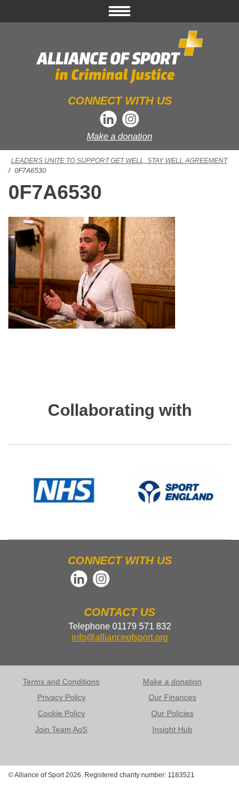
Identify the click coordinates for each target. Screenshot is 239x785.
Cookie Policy (61, 713)
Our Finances (172, 697)
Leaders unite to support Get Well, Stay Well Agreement (119, 161)
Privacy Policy (61, 697)
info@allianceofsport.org (120, 637)
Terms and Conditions (61, 681)
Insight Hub (172, 729)
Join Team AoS (61, 729)
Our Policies (172, 713)
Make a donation (119, 136)
